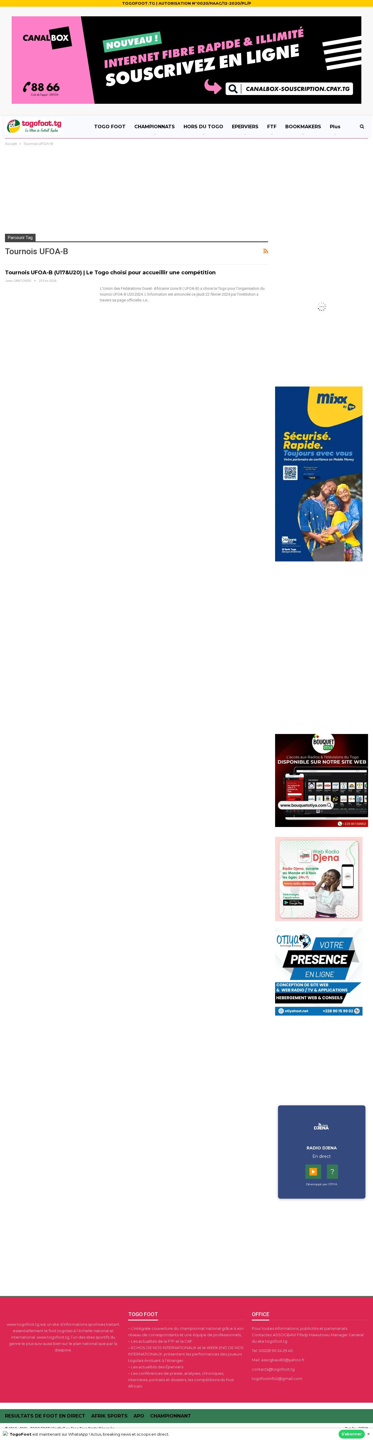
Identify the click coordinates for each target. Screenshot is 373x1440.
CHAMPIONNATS (154, 126)
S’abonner (352, 1434)
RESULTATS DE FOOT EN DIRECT (45, 1416)
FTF (272, 126)
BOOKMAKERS (303, 126)
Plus (335, 126)
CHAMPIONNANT (170, 1416)
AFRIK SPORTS (109, 1416)
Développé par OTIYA (321, 1184)
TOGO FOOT (110, 126)
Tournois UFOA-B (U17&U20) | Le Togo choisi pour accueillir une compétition (110, 272)
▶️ (313, 1171)
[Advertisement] (186, 190)
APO (138, 1416)
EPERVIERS (245, 126)
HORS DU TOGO (203, 126)
